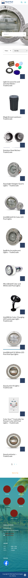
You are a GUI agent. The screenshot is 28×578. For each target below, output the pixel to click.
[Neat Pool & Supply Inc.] (7, 2)
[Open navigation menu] (25, 2)
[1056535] (22, 178)
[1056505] (22, 211)
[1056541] (22, 380)
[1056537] (22, 245)
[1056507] (22, 278)
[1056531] (22, 111)
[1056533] (22, 145)
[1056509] (22, 347)
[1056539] (22, 312)
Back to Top (15, 473)
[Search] (21, 2)
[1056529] (22, 76)
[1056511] (22, 413)
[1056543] (22, 449)
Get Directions (9, 535)
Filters (6, 50)
